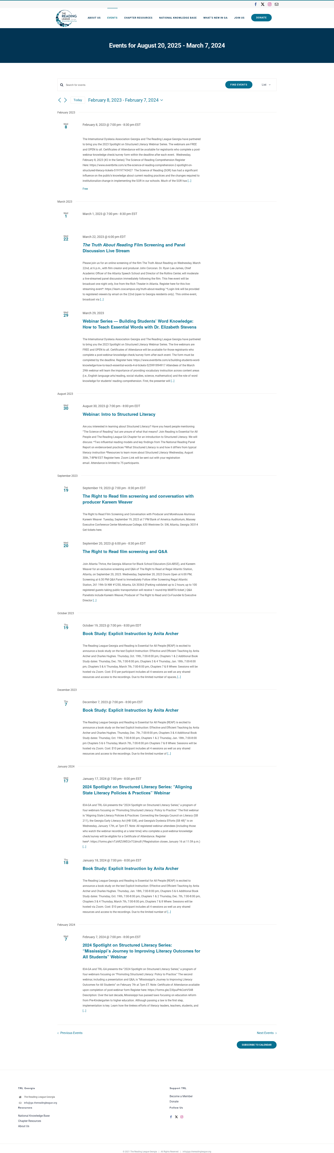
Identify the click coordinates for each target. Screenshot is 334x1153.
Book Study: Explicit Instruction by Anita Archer (130, 633)
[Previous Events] (59, 100)
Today (78, 100)
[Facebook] (171, 1116)
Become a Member (181, 1096)
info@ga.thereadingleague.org (40, 1102)
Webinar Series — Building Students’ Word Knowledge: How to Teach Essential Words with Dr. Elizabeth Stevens (139, 324)
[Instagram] (181, 1116)
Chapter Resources (29, 1121)
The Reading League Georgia (143, 1151)
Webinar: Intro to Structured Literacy (119, 414)
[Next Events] (65, 100)
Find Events (238, 84)
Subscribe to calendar (257, 1044)
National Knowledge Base (34, 1115)
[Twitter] (176, 1116)
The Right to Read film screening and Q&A (125, 551)
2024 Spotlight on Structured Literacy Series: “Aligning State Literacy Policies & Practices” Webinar (137, 789)
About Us (23, 1126)
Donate (174, 1101)
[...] (189, 180)
